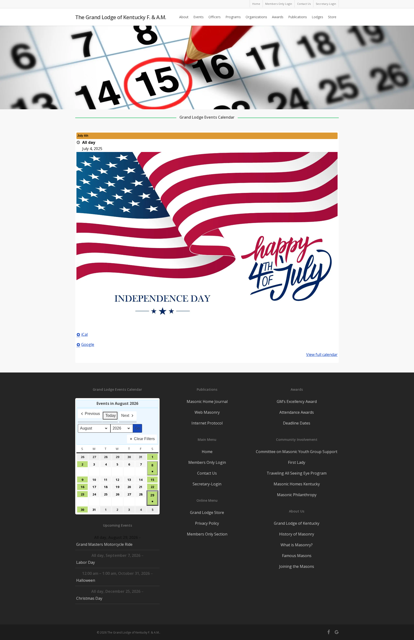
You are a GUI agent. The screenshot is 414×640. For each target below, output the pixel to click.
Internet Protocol (207, 423)
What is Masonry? (297, 544)
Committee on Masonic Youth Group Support (296, 451)
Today (110, 415)
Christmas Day (89, 598)
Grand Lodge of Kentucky (296, 523)
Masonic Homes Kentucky (297, 484)
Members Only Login (207, 462)
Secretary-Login (207, 484)
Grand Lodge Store (207, 512)
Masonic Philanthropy (296, 494)
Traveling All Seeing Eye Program (297, 473)
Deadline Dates (296, 423)
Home (207, 451)
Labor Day (85, 562)
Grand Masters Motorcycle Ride (104, 544)
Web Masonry (207, 412)
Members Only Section (207, 534)
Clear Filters (144, 439)
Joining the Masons (296, 566)
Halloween (85, 580)
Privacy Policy (207, 523)
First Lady (296, 462)
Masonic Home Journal (207, 401)
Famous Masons (296, 555)
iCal (84, 334)
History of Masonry (296, 534)
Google (87, 344)
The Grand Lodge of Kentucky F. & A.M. (120, 17)
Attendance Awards (296, 412)
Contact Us (207, 473)
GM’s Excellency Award (297, 401)
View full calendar (322, 354)
